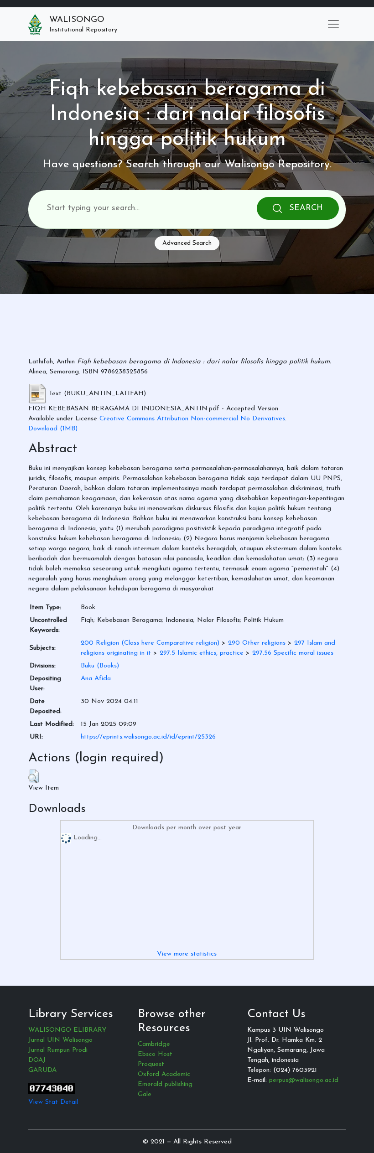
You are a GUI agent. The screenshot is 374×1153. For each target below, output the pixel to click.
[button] (33, 776)
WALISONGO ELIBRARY (67, 1030)
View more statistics (187, 954)
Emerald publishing (165, 1084)
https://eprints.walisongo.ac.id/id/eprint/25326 (148, 737)
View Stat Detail (53, 1102)
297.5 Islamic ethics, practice (202, 653)
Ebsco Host (155, 1054)
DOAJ (37, 1060)
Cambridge (154, 1044)
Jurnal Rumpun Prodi (58, 1050)
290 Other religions (257, 643)
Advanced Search (187, 243)
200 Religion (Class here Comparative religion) (150, 643)
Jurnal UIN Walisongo (60, 1040)
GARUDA (42, 1070)
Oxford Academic (164, 1074)
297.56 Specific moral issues (292, 653)
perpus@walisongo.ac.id (303, 1080)
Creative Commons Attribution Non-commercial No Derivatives (192, 418)
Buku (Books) (100, 665)
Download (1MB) (53, 428)
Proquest (151, 1064)
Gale (144, 1094)
